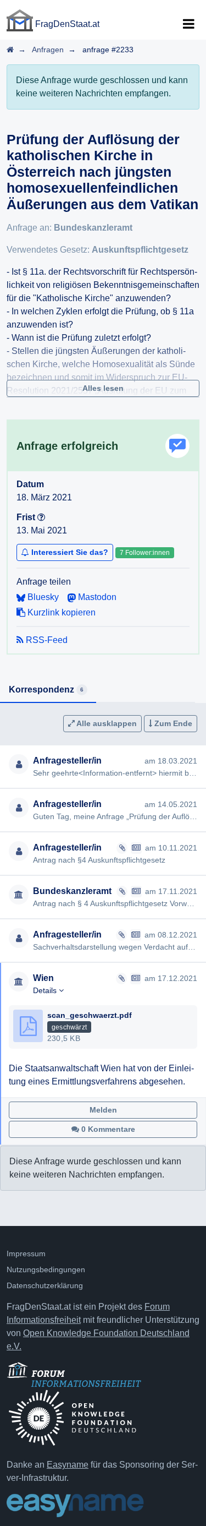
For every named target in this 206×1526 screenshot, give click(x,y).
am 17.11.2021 (171, 891)
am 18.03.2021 (170, 760)
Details (46, 990)
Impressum (26, 1253)
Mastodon (96, 597)
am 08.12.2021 (170, 934)
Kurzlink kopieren (60, 612)
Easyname (67, 1464)
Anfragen (48, 49)
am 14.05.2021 (170, 804)
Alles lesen (103, 388)
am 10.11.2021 (171, 847)
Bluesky (42, 597)
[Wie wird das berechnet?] (41, 517)
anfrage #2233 (107, 49)
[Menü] (188, 24)
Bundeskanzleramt (93, 227)
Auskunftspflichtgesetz (140, 249)
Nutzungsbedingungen (46, 1269)
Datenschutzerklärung (45, 1285)
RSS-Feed (46, 640)
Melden (103, 1109)
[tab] (48, 690)
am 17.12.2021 (170, 978)
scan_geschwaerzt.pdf (89, 1015)
